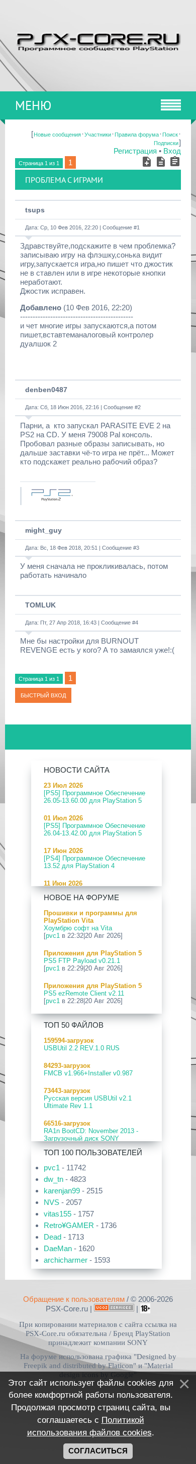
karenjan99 (62, 1190)
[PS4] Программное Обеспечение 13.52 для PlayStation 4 (94, 862)
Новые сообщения (57, 135)
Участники (97, 135)
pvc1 (53, 935)
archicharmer (65, 1260)
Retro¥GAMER (69, 1225)
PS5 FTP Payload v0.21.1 (82, 960)
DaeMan (58, 1248)
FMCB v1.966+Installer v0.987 (88, 1073)
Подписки (166, 143)
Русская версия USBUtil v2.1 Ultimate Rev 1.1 (88, 1102)
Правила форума (137, 135)
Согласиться (98, 1451)
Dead (52, 1237)
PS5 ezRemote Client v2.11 (84, 993)
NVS (51, 1202)
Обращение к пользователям (74, 1299)
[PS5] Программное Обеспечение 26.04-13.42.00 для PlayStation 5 (94, 829)
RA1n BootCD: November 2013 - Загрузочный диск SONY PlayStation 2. (91, 1138)
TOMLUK (40, 605)
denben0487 (46, 390)
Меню (33, 105)
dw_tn (53, 1179)
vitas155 (57, 1213)
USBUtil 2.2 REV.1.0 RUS (82, 1048)
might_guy (43, 530)
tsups (35, 210)
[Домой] (98, 40)
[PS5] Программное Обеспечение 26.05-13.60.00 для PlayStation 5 (94, 796)
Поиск (170, 135)
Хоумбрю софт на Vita (78, 928)
